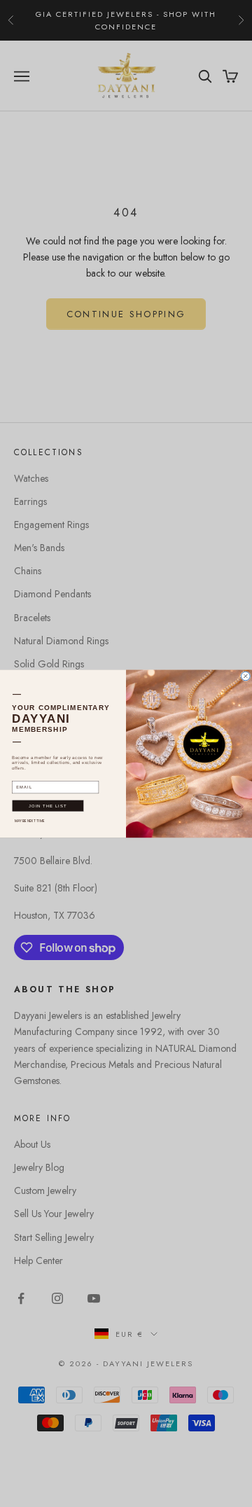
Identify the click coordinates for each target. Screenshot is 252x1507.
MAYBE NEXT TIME (29, 820)
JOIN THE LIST (47, 805)
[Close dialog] (246, 676)
